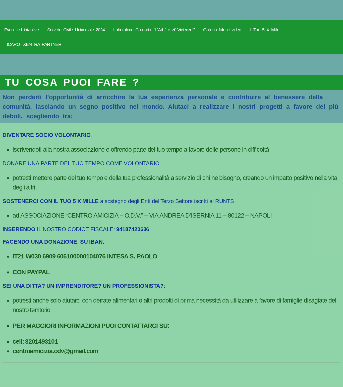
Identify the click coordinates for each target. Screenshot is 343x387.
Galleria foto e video (222, 29)
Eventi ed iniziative (21, 29)
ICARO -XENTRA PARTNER (34, 44)
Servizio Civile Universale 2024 (76, 29)
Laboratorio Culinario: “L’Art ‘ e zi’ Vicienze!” (154, 29)
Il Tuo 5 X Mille (264, 29)
